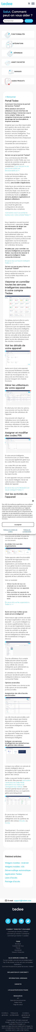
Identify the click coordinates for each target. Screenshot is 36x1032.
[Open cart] (29, 3)
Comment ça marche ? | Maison (18, 931)
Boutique (18, 943)
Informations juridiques (18, 978)
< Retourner (10, 97)
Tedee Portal (18, 1002)
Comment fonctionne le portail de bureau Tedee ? (18, 966)
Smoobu (22, 821)
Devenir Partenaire (18, 952)
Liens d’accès (11, 878)
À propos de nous (18, 946)
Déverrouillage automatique (18, 870)
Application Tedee (13, 874)
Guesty (7, 823)
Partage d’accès (12, 881)
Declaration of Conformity (18, 972)
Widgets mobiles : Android (16, 863)
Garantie (18, 984)
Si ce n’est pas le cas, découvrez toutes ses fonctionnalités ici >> (17, 168)
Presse (18, 948)
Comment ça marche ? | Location (18, 935)
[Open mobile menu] (33, 4)
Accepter (18, 524)
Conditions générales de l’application (26, 1015)
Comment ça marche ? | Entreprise (18, 933)
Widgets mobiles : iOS (14, 867)
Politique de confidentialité (26, 530)
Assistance (18, 950)
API (18, 998)
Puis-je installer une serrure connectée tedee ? (18, 960)
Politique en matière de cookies (10, 530)
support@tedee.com (22, 900)
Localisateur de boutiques (18, 990)
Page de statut (18, 1004)
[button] (33, 500)
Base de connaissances (18, 1000)
